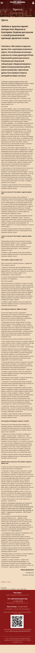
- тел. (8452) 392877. (17, 606)
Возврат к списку (6, 582)
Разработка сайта (17, 642)
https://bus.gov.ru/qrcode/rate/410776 (19, 631)
